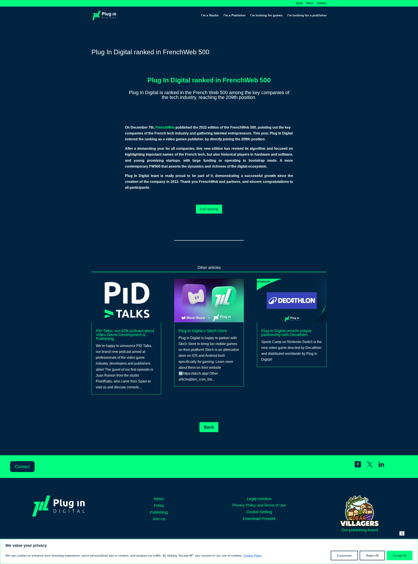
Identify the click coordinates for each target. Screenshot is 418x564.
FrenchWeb (165, 127)
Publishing (159, 512)
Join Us (158, 519)
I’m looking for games (266, 15)
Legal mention (259, 499)
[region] (209, 551)
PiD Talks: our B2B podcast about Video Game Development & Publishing (125, 335)
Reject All (372, 555)
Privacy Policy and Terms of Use (259, 505)
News (299, 3)
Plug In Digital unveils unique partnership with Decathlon (286, 333)
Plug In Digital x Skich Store (203, 331)
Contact (322, 3)
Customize (344, 555)
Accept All (399, 555)
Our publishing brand (359, 530)
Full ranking (209, 209)
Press (310, 3)
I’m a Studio (210, 15)
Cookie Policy (252, 555)
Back (209, 427)
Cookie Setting (259, 512)
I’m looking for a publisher (307, 15)
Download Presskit (259, 518)
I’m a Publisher (235, 15)
